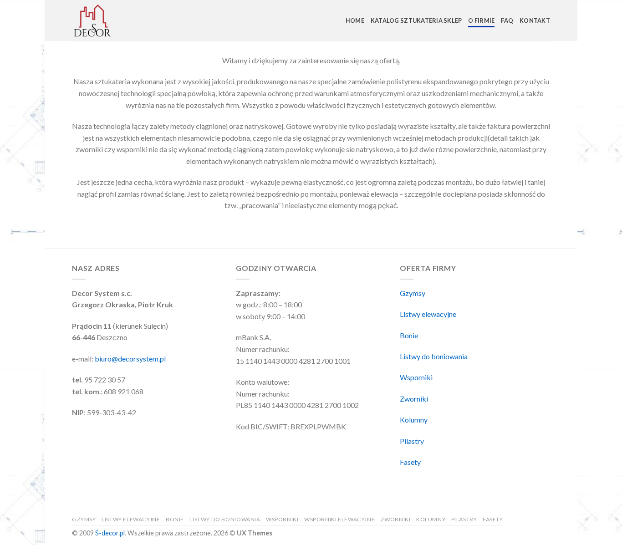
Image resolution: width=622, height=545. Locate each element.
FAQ (507, 20)
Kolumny (414, 419)
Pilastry (412, 441)
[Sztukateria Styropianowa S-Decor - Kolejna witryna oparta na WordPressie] (117, 20)
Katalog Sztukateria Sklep (416, 20)
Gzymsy (412, 293)
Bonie (409, 335)
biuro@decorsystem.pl (130, 358)
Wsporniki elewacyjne (339, 519)
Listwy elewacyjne (428, 314)
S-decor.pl (110, 533)
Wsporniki (416, 377)
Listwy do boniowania (434, 356)
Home (355, 20)
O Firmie (481, 20)
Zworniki (414, 398)
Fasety (410, 462)
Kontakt (535, 20)
